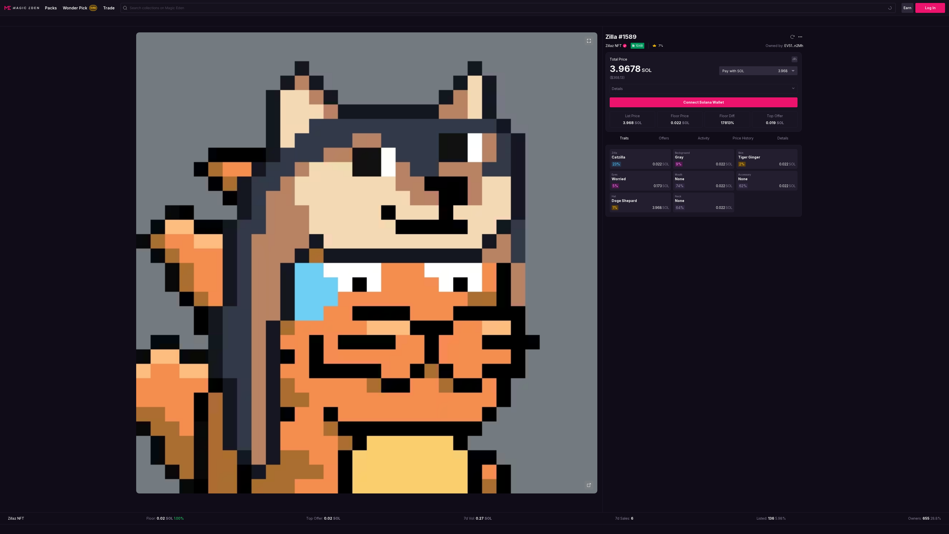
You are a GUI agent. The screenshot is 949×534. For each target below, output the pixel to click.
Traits (624, 138)
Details (782, 138)
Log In (930, 8)
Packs (51, 7)
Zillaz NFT (613, 46)
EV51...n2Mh (793, 46)
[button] (703, 88)
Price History (743, 138)
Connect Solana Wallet (703, 102)
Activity (704, 138)
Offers (664, 138)
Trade (109, 7)
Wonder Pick (79, 7)
